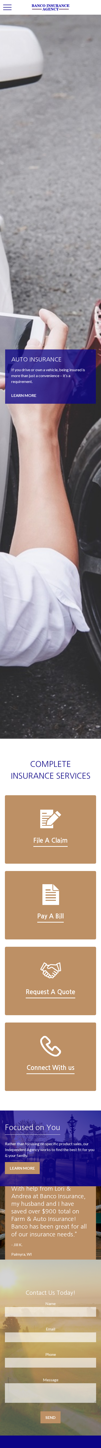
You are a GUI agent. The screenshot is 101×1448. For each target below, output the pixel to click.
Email (50, 1329)
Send (50, 1417)
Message (50, 1379)
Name (50, 1303)
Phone (50, 1354)
